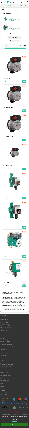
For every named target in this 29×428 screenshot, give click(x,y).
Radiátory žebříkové (5, 339)
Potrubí (2, 328)
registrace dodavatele (5, 366)
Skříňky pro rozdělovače (6, 344)
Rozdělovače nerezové (5, 341)
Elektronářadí (3, 374)
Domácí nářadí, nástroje (6, 375)
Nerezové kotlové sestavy (6, 346)
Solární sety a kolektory (6, 330)
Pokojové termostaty (5, 324)
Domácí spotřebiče (4, 380)
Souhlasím (14, 425)
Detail (24, 81)
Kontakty (2, 390)
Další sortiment (4, 370)
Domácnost (3, 378)
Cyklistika (2, 385)
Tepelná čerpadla (4, 347)
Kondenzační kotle (4, 317)
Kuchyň (2, 383)
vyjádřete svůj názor (5, 392)
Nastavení (15, 421)
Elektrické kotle (4, 319)
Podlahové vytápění (5, 325)
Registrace (3, 360)
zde (17, 419)
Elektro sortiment (4, 372)
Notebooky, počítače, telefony (7, 381)
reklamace (2, 357)
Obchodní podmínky (5, 353)
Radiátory (2, 338)
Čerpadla (2, 336)
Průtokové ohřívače (5, 322)
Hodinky (2, 386)
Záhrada (2, 377)
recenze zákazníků (4, 394)
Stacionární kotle (4, 321)
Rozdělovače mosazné (5, 343)
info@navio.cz (23, 414)
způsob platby (3, 355)
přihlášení (2, 363)
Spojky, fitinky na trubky (6, 327)
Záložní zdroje (3, 349)
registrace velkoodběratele (6, 364)
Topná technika (4, 315)
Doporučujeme (14, 37)
